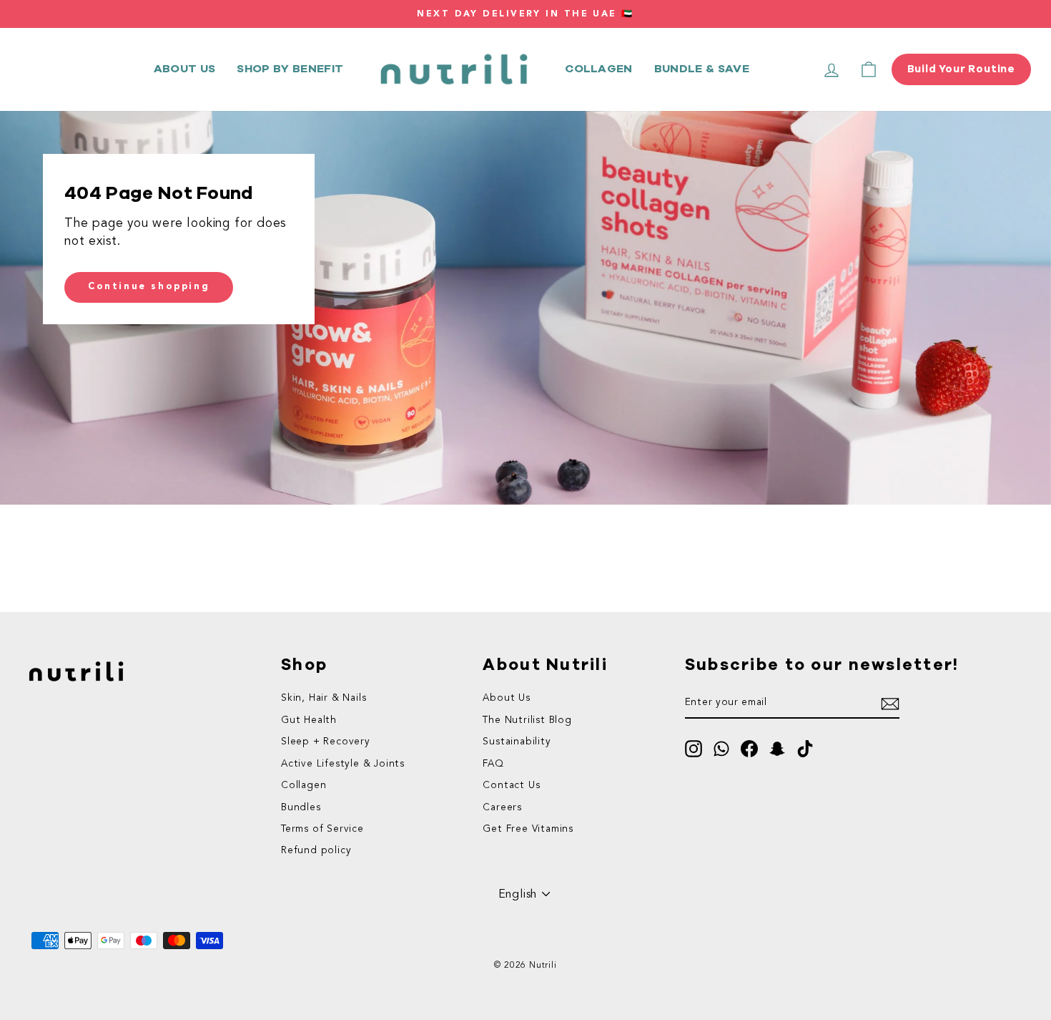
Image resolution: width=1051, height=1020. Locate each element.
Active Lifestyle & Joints (343, 764)
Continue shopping (148, 286)
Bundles (301, 807)
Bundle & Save (701, 69)
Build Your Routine (961, 69)
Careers (502, 807)
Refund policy (316, 850)
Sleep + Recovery (325, 742)
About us (185, 69)
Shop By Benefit (290, 69)
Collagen (599, 69)
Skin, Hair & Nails (323, 698)
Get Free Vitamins (528, 829)
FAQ (493, 764)
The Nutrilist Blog (527, 720)
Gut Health (309, 720)
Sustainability (517, 742)
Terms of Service (322, 829)
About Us (506, 698)
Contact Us (511, 785)
